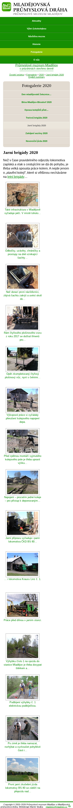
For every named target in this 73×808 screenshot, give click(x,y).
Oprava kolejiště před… (36, 110)
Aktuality (36, 21)
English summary (36, 77)
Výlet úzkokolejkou (36, 28)
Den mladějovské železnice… (36, 94)
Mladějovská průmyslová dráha (35, 4)
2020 (41, 75)
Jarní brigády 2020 (55, 75)
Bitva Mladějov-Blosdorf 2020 (37, 102)
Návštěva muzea (36, 36)
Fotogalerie (36, 52)
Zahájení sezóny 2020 (36, 133)
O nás (36, 60)
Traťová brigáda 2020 (36, 118)
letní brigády (15, 176)
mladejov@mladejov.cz (56, 807)
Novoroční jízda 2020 (36, 141)
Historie (36, 44)
